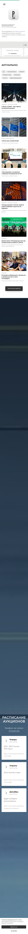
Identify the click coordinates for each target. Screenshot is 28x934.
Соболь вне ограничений (10, 141)
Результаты (17, 74)
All (3, 71)
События (21, 71)
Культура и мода (7, 74)
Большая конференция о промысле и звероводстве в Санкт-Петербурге (14, 276)
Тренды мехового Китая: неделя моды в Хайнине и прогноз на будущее (13, 206)
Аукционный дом (12, 71)
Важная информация (15, 78)
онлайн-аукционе (19, 31)
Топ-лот (5, 78)
